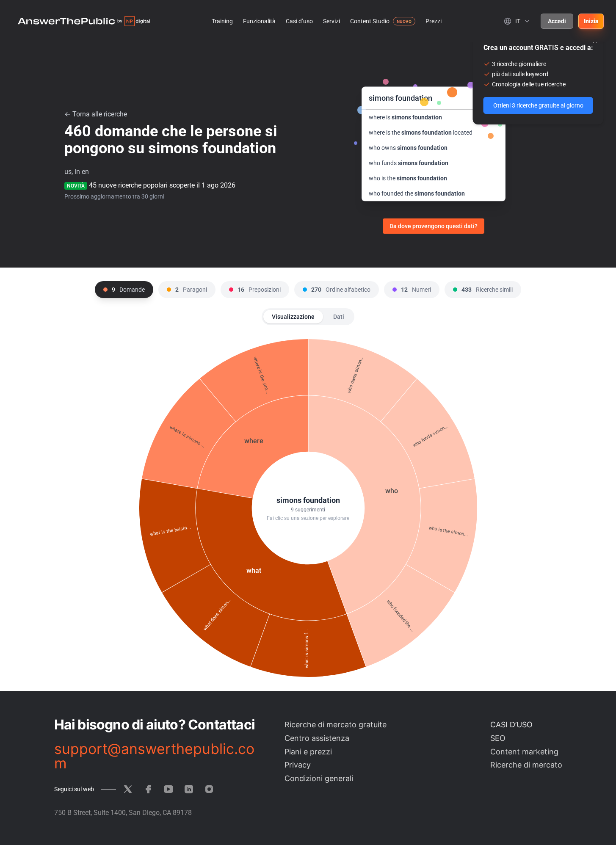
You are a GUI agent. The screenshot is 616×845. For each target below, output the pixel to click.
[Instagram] (209, 789)
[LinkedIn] (189, 789)
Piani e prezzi (308, 751)
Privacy (298, 764)
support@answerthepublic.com (154, 756)
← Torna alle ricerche (95, 114)
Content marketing (524, 751)
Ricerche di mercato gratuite (336, 724)
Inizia (591, 21)
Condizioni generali (319, 778)
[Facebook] (148, 789)
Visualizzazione (293, 316)
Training (222, 21)
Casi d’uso (299, 21)
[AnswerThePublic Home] (84, 21)
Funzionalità (259, 21)
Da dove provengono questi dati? (433, 226)
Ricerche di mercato (526, 764)
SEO (498, 738)
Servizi (331, 21)
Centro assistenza (317, 738)
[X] (128, 789)
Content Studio (369, 21)
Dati (338, 316)
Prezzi (433, 21)
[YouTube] (168, 789)
